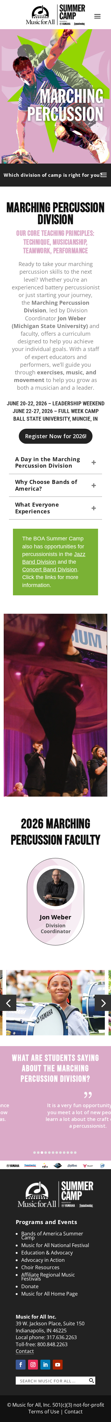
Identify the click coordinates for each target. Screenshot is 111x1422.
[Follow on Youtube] (58, 1365)
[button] (8, 1003)
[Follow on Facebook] (21, 1365)
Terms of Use (43, 1411)
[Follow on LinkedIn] (45, 1365)
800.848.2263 (52, 1344)
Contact (25, 1351)
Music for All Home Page (49, 1293)
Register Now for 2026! (55, 436)
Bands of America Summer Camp (52, 1235)
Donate (30, 1286)
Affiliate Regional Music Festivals (48, 1276)
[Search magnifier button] (91, 1381)
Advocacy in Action (43, 1260)
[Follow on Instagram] (33, 1365)
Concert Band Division (49, 569)
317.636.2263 (62, 1337)
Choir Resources (40, 1267)
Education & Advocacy (47, 1252)
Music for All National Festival (55, 1245)
